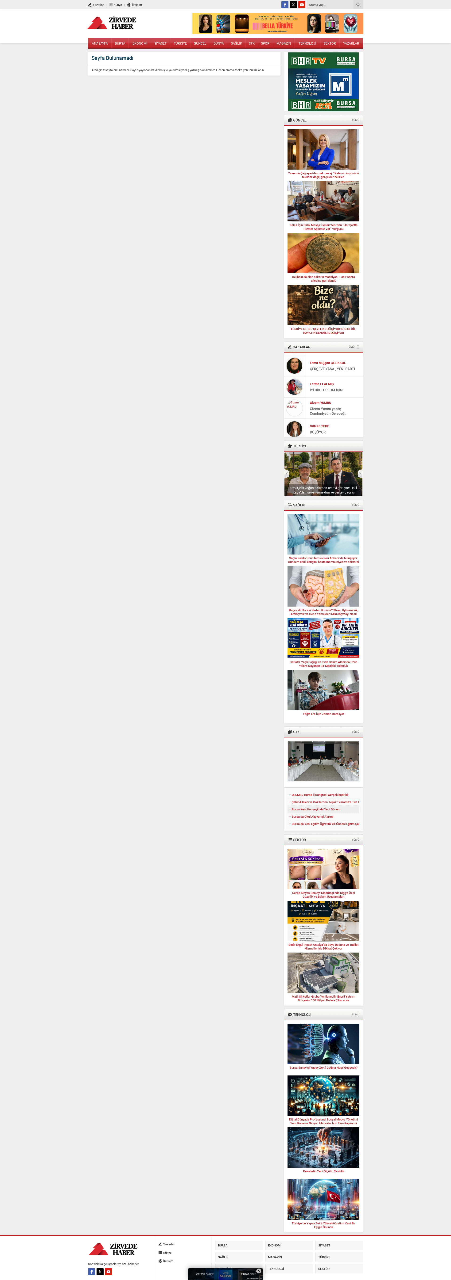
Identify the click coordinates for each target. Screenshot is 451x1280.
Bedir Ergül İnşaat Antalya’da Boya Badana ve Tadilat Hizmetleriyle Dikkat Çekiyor (323, 946)
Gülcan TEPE (319, 423)
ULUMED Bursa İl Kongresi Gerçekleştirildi (320, 795)
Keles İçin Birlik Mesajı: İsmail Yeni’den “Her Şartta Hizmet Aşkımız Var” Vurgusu (324, 227)
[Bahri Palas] (323, 109)
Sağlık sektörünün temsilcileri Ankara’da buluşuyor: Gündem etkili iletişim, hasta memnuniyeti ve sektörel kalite (323, 561)
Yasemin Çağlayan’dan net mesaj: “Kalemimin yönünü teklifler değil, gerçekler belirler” (323, 175)
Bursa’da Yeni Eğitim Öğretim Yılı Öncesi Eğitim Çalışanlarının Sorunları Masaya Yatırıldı (325, 824)
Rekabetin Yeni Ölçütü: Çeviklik (323, 1171)
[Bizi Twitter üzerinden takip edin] (293, 4)
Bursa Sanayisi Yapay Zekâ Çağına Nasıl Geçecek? (324, 1067)
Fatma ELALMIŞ (322, 381)
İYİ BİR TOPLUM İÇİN (326, 387)
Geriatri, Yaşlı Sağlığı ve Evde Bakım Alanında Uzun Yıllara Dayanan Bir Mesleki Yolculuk (323, 664)
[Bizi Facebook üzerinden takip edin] (284, 4)
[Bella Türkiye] (277, 32)
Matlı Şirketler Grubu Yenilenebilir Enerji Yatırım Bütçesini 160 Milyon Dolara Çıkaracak (323, 998)
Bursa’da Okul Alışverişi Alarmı (312, 816)
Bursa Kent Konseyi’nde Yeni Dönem (316, 809)
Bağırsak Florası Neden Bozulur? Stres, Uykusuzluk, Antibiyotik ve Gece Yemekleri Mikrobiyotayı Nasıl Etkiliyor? (323, 613)
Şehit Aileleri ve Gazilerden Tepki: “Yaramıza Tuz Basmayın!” (325, 802)
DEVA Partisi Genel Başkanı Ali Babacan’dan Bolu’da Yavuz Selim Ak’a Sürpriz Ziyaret (323, 490)
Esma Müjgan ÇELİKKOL (328, 360)
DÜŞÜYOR (318, 429)
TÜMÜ (355, 120)
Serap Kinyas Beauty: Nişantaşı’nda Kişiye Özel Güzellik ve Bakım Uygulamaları (323, 894)
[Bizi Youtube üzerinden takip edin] (301, 4)
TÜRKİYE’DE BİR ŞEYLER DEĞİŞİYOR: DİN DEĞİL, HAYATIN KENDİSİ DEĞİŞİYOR (323, 330)
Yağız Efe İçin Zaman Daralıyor (323, 714)
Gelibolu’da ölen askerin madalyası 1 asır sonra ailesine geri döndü (323, 278)
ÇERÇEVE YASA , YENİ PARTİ (332, 366)
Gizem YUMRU (320, 400)
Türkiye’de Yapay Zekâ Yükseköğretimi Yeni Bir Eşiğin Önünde (323, 1225)
